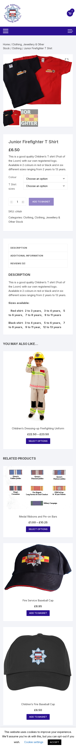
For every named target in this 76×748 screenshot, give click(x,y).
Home (6, 44)
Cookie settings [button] (33, 742)
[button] (66, 60)
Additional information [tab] (26, 255)
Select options (38, 441)
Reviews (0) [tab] (17, 263)
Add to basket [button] (38, 613)
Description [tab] (18, 247)
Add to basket (41, 201)
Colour (12, 177)
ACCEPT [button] (54, 742)
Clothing (17, 48)
